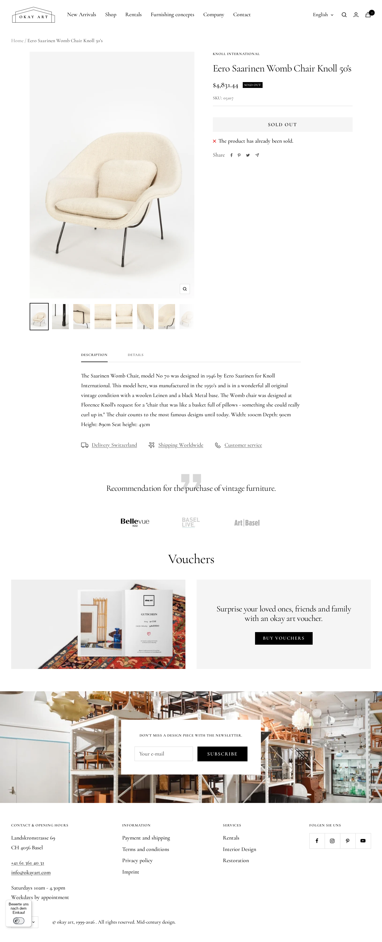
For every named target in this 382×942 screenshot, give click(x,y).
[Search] (344, 14)
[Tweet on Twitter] (248, 155)
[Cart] (368, 14)
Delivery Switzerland (114, 445)
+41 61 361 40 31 (27, 862)
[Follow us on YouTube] (363, 840)
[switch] (18, 920)
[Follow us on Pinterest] (347, 840)
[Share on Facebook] (231, 155)
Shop (110, 14)
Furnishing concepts (172, 14)
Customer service (243, 445)
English (320, 14)
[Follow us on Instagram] (332, 840)
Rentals (133, 14)
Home (17, 40)
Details (136, 355)
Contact (242, 14)
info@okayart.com (31, 872)
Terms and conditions (145, 849)
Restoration (236, 860)
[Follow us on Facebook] (317, 840)
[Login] (356, 14)
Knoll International (236, 54)
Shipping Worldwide (180, 445)
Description (94, 355)
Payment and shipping (146, 838)
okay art (65, 922)
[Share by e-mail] (257, 155)
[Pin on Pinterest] (239, 155)
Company (213, 14)
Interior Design (239, 849)
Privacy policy (137, 860)
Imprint (130, 872)
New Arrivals (81, 14)
